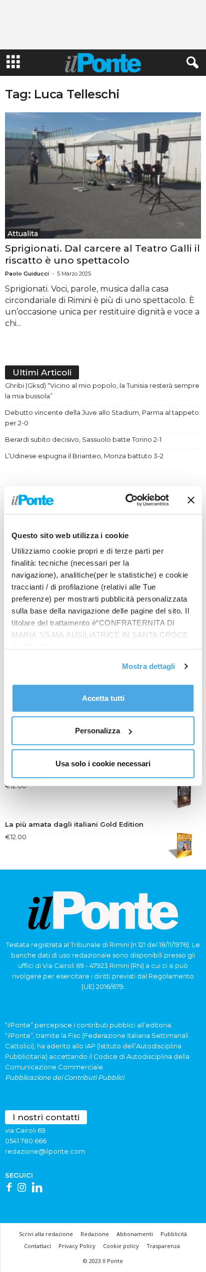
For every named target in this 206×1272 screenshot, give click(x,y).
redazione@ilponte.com (45, 1151)
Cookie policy (121, 1246)
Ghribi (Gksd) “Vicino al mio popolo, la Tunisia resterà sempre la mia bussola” (102, 390)
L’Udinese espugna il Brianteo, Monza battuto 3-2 (84, 456)
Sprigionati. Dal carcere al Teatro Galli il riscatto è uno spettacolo (102, 254)
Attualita (23, 233)
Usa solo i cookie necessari (103, 763)
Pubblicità (173, 1234)
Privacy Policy (77, 1246)
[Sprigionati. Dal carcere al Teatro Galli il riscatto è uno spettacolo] (103, 175)
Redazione (94, 1234)
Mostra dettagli (149, 666)
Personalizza (97, 730)
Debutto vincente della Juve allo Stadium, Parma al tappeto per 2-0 (102, 417)
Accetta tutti (103, 697)
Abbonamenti (134, 1234)
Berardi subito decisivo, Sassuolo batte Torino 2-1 (83, 439)
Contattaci (37, 1246)
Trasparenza (163, 1246)
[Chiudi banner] (191, 500)
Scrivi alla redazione (46, 1234)
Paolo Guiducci (27, 273)
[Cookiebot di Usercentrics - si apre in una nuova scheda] (127, 500)
